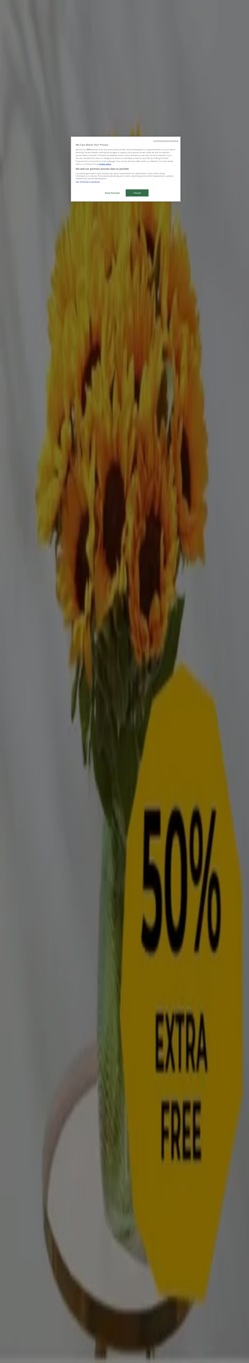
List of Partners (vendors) (88, 182)
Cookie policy (105, 164)
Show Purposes (112, 192)
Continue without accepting (165, 141)
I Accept (137, 193)
